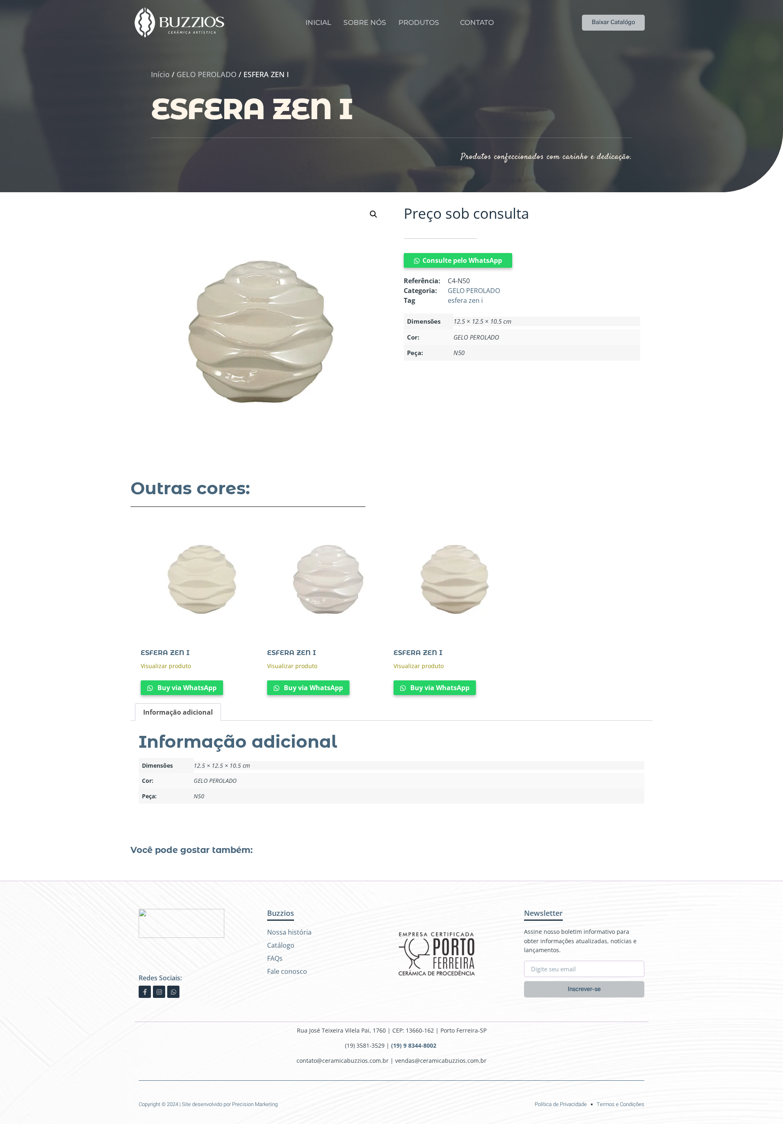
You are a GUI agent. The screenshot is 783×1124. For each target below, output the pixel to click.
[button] (373, 214)
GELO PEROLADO (207, 74)
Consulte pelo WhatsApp (462, 260)
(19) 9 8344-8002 (414, 1045)
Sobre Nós (364, 22)
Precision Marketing (255, 1104)
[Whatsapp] (173, 992)
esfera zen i (465, 300)
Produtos (418, 22)
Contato (477, 22)
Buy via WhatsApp (186, 687)
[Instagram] (159, 992)
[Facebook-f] (145, 992)
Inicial (318, 22)
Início (160, 74)
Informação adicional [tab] (178, 712)
